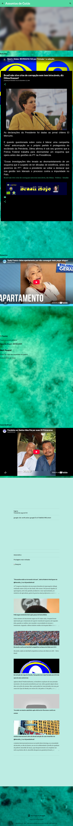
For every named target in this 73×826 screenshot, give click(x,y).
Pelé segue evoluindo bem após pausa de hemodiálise (30, 615)
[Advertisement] (36, 237)
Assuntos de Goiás (17, 3)
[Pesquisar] (33, 3)
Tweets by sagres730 (20, 513)
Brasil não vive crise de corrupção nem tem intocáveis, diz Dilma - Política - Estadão (36, 178)
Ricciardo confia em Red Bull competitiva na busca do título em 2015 (35, 647)
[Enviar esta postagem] (5, 198)
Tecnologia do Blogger (37, 815)
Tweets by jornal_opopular (8, 340)
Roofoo (41, 819)
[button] (5, 84)
